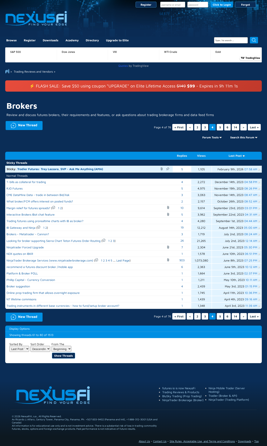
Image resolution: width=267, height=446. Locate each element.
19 (182, 227)
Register (146, 4)
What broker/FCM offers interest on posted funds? (39, 201)
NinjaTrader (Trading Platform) (229, 399)
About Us (144, 441)
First (179, 127)
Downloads (50, 40)
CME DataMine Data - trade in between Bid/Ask (37, 195)
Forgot (245, 4)
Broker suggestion (18, 286)
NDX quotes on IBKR (19, 253)
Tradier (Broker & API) (223, 395)
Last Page (123, 260)
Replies (182, 155)
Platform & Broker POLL (22, 273)
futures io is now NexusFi (178, 388)
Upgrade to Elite (117, 40)
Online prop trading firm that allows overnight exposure (43, 292)
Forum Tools (210, 137)
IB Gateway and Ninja (20, 227)
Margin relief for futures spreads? (28, 208)
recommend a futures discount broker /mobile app (39, 267)
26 (182, 240)
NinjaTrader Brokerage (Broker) (183, 400)
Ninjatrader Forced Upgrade (25, 247)
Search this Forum (242, 137)
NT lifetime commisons (21, 299)
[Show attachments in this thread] (162, 169)
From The (58, 344)
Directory (92, 40)
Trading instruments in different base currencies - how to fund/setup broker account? (62, 305)
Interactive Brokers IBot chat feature (30, 214)
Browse (11, 40)
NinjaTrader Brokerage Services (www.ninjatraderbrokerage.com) (49, 260)
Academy (72, 40)
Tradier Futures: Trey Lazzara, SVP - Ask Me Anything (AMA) (60, 169)
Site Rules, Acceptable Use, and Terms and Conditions (202, 441)
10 (182, 208)
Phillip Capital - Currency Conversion (30, 280)
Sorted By (16, 344)
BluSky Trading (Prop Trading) (182, 396)
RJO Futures (14, 188)
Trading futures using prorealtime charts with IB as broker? (44, 221)
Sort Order (37, 344)
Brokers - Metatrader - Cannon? (27, 234)
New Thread (21, 125)
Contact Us (159, 441)
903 (182, 260)
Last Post (235, 155)
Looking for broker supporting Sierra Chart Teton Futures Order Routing (53, 241)
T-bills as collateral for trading (26, 182)
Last (254, 127)
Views (201, 155)
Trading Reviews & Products (180, 392)
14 (235, 127)
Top (256, 441)
